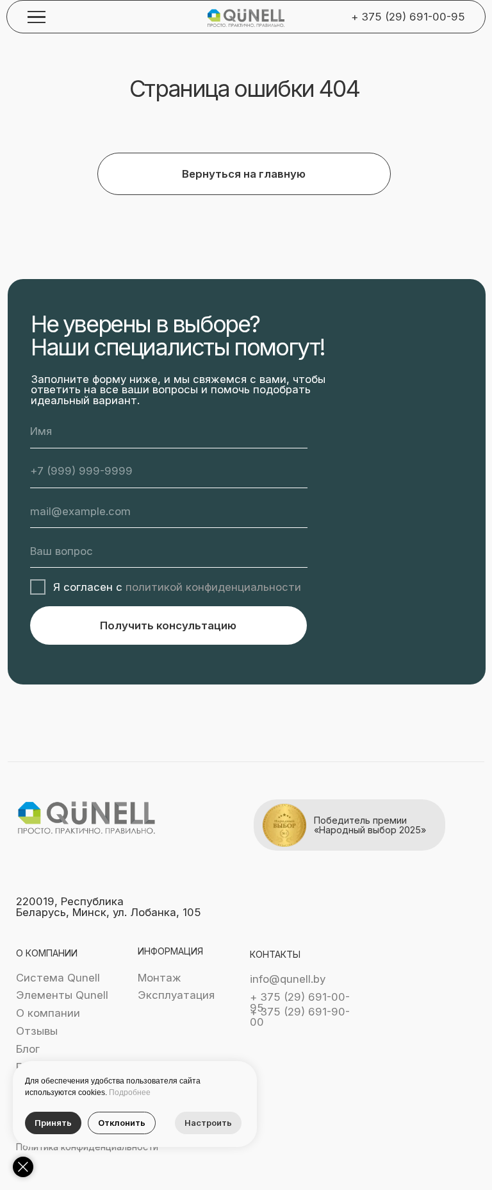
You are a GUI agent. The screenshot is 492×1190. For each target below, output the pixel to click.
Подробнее (130, 1092)
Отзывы (37, 1030)
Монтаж (159, 977)
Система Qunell (58, 977)
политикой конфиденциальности (213, 587)
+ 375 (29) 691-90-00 (300, 1017)
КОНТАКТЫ (275, 954)
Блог (28, 1048)
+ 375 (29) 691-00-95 (408, 16)
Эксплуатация (176, 995)
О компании (48, 1013)
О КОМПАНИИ (47, 953)
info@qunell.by (287, 979)
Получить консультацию (168, 625)
